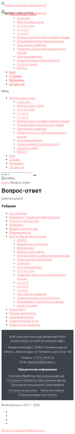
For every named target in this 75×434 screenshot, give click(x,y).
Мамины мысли (20, 232)
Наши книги (17, 309)
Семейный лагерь (21, 317)
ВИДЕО (22, 68)
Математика (25, 248)
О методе (23, 18)
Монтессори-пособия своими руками (43, 37)
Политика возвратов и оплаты (37, 394)
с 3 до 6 (22, 290)
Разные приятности (22, 313)
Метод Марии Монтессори (27, 236)
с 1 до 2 (22, 30)
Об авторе (17, 84)
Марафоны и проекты (32, 244)
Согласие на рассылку (23, 390)
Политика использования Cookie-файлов (37, 384)
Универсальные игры (24, 321)
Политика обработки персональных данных (36, 376)
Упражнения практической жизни (40, 41)
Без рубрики (18, 213)
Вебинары (16, 80)
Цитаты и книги (27, 64)
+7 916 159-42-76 (43, 357)
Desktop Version (13, 430)
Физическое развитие (24, 325)
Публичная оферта (52, 390)
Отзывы (15, 76)
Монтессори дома (22, 14)
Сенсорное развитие (31, 45)
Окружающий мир (29, 56)
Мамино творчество (23, 229)
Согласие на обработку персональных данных (36, 380)
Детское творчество (24, 221)
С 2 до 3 (22, 33)
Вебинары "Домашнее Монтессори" (34, 217)
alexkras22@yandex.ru (41, 362)
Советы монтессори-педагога (38, 60)
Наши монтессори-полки (34, 259)
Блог (12, 72)
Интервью (16, 225)
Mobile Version (35, 430)
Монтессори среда (30, 22)
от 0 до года (25, 26)
